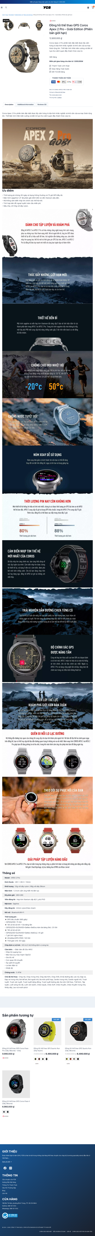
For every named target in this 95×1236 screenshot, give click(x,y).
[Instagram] (10, 1168)
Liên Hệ (4, 1193)
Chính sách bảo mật (45, 1231)
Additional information (25, 104)
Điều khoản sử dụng (59, 1231)
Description (9, 104)
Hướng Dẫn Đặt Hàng (9, 1182)
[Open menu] (1, 7)
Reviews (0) (42, 104)
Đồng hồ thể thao (60, 92)
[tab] (9, 104)
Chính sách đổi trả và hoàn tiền (82, 1231)
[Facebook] (5, 1168)
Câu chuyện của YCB (9, 1179)
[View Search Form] (6, 7)
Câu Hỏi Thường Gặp (9, 1188)
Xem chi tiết (6, 1162)
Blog (3, 1190)
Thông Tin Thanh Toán (9, 1185)
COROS (59, 97)
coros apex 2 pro (57, 95)
